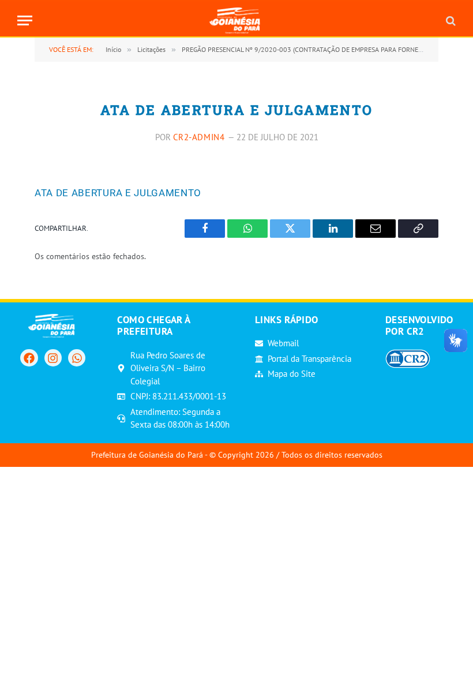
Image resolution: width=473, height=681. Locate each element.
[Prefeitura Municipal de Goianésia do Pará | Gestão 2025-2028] (237, 20)
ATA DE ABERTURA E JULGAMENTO (118, 193)
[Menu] (24, 20)
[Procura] (450, 20)
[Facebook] (28, 357)
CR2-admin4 (199, 137)
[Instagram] (53, 357)
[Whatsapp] (76, 357)
